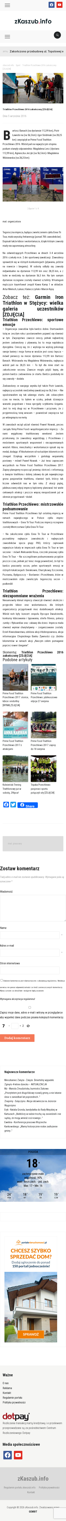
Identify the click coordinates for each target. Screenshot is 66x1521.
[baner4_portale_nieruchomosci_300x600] (30, 1289)
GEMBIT (33, 1511)
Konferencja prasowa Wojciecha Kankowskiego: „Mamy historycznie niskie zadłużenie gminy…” (31, 1126)
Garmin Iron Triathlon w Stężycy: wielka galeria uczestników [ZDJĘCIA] (33, 306)
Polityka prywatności (14, 1402)
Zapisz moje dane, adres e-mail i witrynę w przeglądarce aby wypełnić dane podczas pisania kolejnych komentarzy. (32, 1015)
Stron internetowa (10, 963)
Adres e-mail (7, 945)
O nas (6, 1383)
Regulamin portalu (12, 1397)
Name (3, 928)
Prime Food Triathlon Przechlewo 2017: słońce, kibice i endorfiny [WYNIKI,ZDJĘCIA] (16, 699)
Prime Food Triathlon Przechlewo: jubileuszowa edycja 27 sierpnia (44, 697)
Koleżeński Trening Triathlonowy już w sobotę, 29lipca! (12, 788)
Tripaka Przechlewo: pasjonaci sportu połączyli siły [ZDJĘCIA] (42, 788)
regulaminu (51, 981)
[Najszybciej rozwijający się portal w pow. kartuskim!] (33, 21)
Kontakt (7, 1393)
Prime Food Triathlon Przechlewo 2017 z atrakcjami (13, 745)
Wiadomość (6, 891)
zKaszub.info (33, 1478)
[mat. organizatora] (33, 184)
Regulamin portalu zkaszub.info (20, 1487)
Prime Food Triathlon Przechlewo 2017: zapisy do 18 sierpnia (43, 745)
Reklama (7, 1388)
